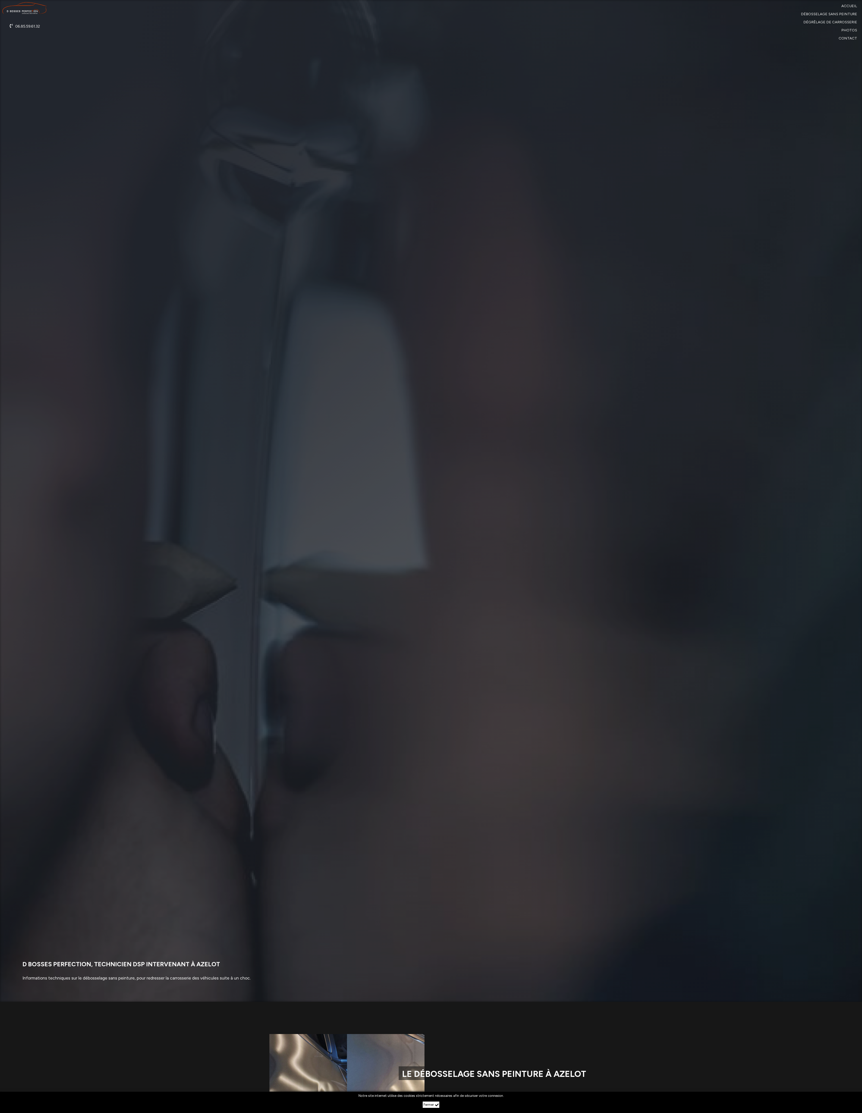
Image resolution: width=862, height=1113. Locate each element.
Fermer (428, 1105)
